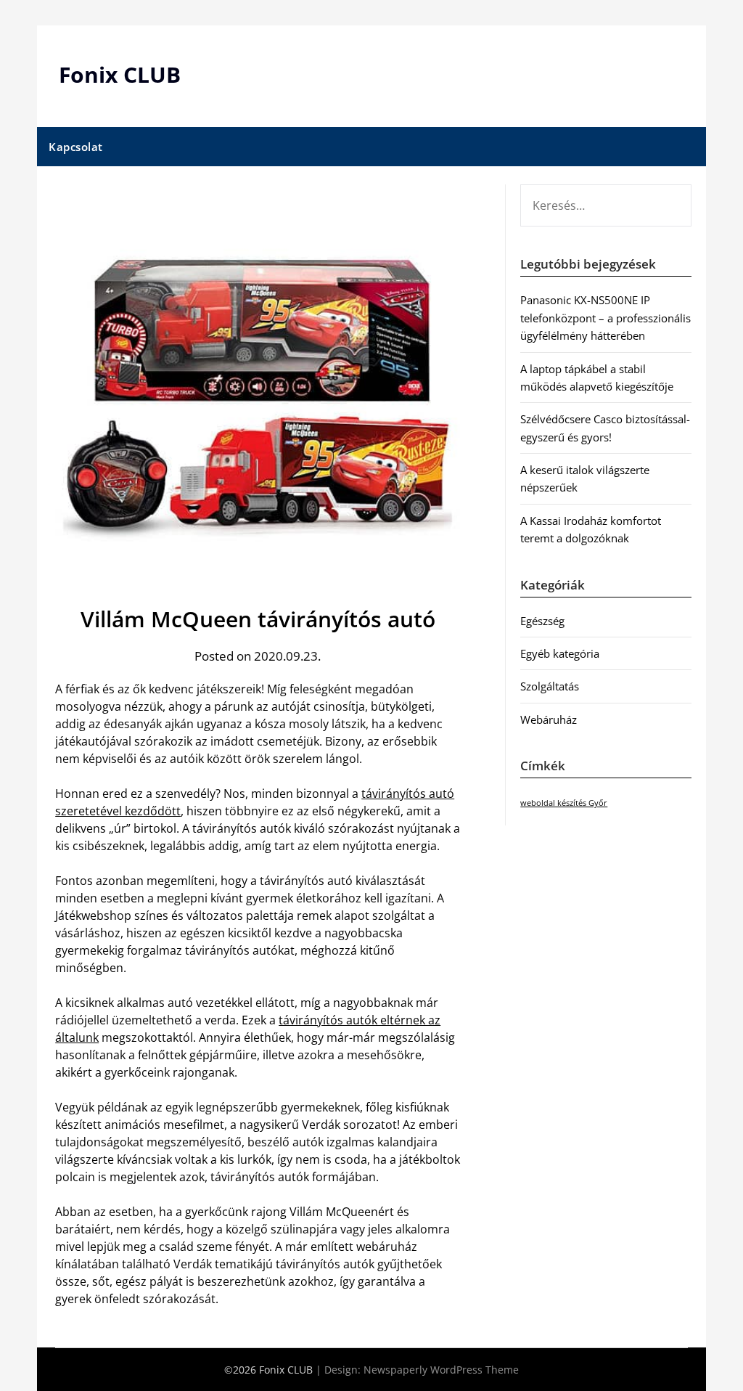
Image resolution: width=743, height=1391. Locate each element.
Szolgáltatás (549, 686)
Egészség (542, 620)
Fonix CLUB (120, 74)
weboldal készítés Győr (563, 803)
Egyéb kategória (559, 653)
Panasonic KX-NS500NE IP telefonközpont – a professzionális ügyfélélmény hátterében (605, 318)
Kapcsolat (76, 146)
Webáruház (548, 719)
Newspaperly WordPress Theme (441, 1369)
